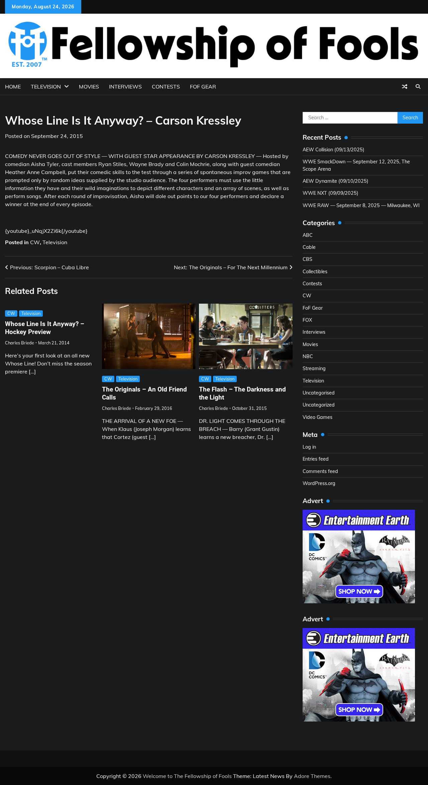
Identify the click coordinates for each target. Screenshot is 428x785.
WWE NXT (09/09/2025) (330, 193)
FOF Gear (203, 86)
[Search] (418, 87)
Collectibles (315, 272)
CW (35, 242)
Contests (166, 86)
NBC (308, 356)
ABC (308, 235)
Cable (309, 247)
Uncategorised (319, 393)
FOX (307, 320)
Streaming (314, 368)
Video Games (317, 417)
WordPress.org (319, 483)
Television (46, 86)
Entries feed (316, 459)
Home (13, 86)
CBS (307, 259)
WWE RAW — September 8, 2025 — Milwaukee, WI (361, 205)
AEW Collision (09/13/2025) (333, 150)
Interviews (125, 86)
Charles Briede (19, 342)
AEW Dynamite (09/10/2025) (335, 181)
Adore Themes (312, 776)
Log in (309, 447)
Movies (89, 86)
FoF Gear (313, 308)
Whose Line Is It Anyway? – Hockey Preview (44, 328)
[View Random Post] (405, 87)
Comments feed (320, 471)
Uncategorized (319, 405)
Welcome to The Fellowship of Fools (187, 776)
